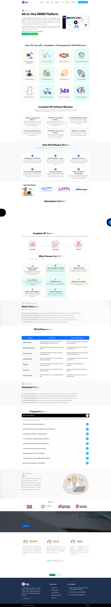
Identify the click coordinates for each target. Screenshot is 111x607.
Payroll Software (54, 592)
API (62, 2)
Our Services (53, 587)
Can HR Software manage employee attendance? (36, 438)
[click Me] (75, 21)
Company (73, 2)
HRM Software (54, 590)
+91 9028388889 (39, 31)
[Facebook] (23, 598)
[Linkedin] (28, 598)
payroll (23, 19)
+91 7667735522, (30, 31)
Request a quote (83, 2)
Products (42, 2)
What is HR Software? (29, 415)
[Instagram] (31, 598)
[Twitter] (25, 598)
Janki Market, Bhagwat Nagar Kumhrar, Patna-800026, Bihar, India (79, 588)
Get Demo (25, 34)
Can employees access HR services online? (34, 448)
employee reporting (37, 478)
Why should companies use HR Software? (34, 463)
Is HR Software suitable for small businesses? (35, 434)
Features (57, 2)
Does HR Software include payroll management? (36, 443)
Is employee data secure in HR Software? (34, 453)
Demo (47, 2)
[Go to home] (26, 584)
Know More (34, 34)
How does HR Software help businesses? (34, 424)
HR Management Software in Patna (32, 18)
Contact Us (25, 525)
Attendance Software (55, 595)
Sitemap (87, 605)
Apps (52, 2)
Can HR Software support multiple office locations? (36, 458)
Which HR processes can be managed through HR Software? (39, 429)
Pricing (67, 2)
